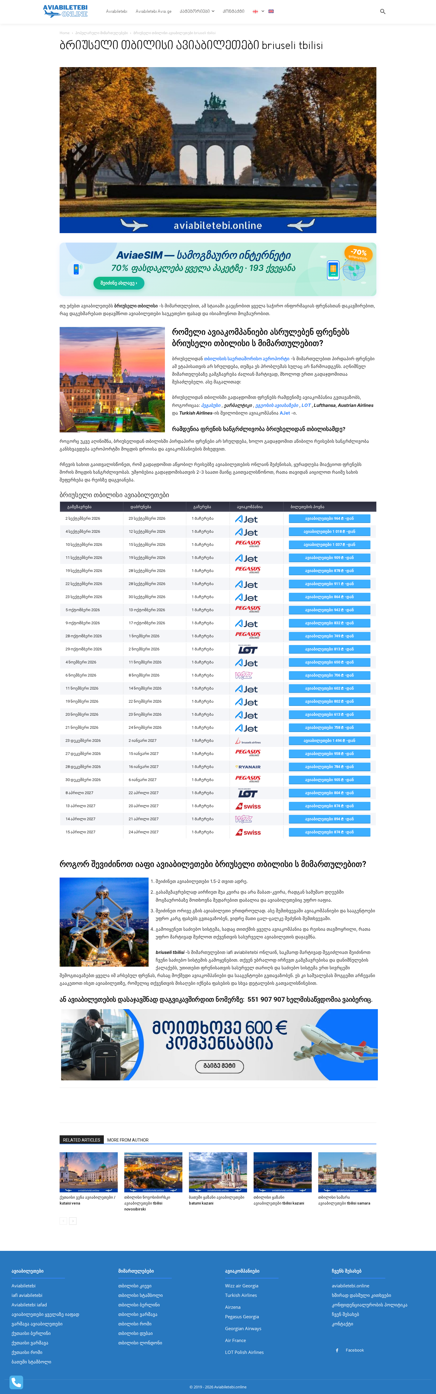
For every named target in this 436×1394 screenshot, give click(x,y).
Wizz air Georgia (241, 1286)
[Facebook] (65, 1110)
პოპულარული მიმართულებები (101, 32)
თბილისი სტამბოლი (140, 1295)
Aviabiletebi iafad (29, 1305)
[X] (79, 1110)
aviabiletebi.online (350, 1286)
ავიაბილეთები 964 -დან (329, 518)
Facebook (355, 1350)
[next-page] (73, 1221)
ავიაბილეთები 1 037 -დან (329, 544)
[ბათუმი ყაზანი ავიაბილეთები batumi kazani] (218, 1172)
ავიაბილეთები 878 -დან (329, 570)
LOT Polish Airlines (244, 1352)
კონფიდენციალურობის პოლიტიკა (370, 1305)
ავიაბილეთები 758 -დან (329, 727)
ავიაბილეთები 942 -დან (329, 610)
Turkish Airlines (241, 1295)
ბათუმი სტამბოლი (31, 1362)
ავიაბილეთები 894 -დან (329, 819)
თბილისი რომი (135, 1324)
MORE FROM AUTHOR (128, 1140)
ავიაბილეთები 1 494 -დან (329, 740)
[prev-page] (63, 1221)
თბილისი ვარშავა (137, 1314)
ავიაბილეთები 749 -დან (329, 636)
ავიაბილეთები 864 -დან (329, 597)
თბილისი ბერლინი (139, 1305)
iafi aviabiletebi (27, 1295)
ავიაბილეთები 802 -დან (329, 701)
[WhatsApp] (93, 1110)
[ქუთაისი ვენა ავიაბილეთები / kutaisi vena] (89, 1172)
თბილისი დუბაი (135, 1333)
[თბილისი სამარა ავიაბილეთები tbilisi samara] (347, 1172)
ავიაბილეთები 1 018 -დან (329, 531)
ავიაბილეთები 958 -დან (329, 753)
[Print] (106, 1110)
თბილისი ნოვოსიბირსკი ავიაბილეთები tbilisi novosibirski (147, 1203)
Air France (235, 1340)
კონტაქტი (342, 1324)
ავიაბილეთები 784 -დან (329, 766)
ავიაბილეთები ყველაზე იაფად (45, 1314)
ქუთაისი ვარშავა (30, 1343)
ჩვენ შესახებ (345, 1314)
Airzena (233, 1307)
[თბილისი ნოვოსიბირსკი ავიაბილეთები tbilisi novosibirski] (153, 1172)
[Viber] (120, 1110)
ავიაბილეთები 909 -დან (329, 557)
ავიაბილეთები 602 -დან (329, 688)
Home (65, 32)
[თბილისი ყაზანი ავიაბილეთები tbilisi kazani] (283, 1172)
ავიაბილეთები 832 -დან (329, 623)
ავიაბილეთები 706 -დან (329, 675)
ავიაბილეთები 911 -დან (329, 583)
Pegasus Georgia (242, 1316)
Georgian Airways (243, 1328)
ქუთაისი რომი (27, 1352)
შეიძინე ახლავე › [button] (119, 283)
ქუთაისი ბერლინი (31, 1333)
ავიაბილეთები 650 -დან (329, 662)
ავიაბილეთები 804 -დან (329, 793)
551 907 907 (265, 999)
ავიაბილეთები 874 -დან (329, 806)
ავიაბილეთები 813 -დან (329, 649)
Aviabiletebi (24, 1286)
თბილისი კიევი (135, 1286)
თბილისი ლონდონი (140, 1343)
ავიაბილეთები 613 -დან (329, 714)
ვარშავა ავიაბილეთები (37, 1324)
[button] (383, 12)
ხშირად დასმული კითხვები (361, 1295)
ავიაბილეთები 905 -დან (329, 779)
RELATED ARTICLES (81, 1140)
